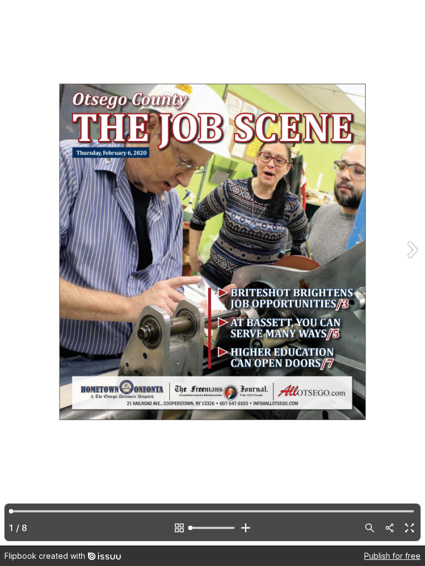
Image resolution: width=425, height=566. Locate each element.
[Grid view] (179, 528)
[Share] (389, 528)
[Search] (370, 528)
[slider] (212, 527)
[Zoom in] (246, 528)
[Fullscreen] (409, 528)
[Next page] (411, 273)
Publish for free (392, 555)
